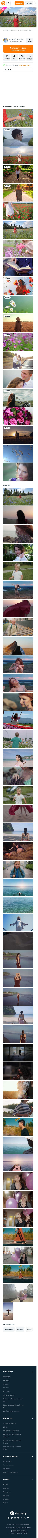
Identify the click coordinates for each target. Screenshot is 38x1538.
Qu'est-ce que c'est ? (24, 65)
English (5, 1484)
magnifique (9, 1329)
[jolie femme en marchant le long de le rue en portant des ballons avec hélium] (18, 1255)
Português (6, 1492)
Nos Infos (6, 1469)
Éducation (6, 1391)
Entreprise (6, 1388)
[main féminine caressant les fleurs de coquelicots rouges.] (18, 211)
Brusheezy (6, 1377)
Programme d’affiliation (11, 1431)
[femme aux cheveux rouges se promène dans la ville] (18, 174)
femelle (20, 1329)
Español (6, 1488)
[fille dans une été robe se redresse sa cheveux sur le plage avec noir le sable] (18, 978)
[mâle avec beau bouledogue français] (18, 435)
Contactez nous (8, 1465)
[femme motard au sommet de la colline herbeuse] (18, 398)
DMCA (5, 1427)
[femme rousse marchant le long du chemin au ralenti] (18, 193)
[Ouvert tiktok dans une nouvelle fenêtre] (21, 1518)
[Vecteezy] (3, 3)
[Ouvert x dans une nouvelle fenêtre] (25, 1518)
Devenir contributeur (10, 1472)
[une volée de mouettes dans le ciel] (18, 454)
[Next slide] (30, 1329)
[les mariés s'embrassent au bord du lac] (18, 379)
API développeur (8, 1395)
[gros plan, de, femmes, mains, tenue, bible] (18, 267)
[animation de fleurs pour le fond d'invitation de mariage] (18, 304)
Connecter (29, 3)
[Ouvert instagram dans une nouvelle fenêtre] (12, 1518)
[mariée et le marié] (18, 360)
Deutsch (6, 1496)
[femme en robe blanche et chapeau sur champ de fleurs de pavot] (18, 155)
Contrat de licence (9, 1423)
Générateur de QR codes (11, 1411)
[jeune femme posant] (18, 472)
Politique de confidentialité (19, 1532)
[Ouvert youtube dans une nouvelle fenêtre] (28, 1518)
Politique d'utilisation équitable (18, 1533)
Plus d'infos (8, 70)
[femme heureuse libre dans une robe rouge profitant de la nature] (18, 118)
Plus (4, 1503)
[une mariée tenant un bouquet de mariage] (18, 416)
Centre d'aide (7, 1461)
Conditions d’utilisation (18, 1530)
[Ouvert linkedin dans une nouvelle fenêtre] (15, 1518)
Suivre (30, 41)
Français (6, 1499)
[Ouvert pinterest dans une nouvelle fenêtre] (18, 1518)
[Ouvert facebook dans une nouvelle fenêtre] (8, 1518)
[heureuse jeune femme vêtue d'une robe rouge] (18, 496)
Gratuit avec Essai (18, 49)
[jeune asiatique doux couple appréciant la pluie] (18, 137)
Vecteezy (6, 1380)
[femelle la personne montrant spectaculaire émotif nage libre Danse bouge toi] (18, 1052)
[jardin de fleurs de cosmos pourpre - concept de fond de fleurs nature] (18, 342)
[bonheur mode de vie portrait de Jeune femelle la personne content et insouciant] (18, 887)
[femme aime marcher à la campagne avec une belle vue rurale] (18, 323)
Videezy (5, 1384)
